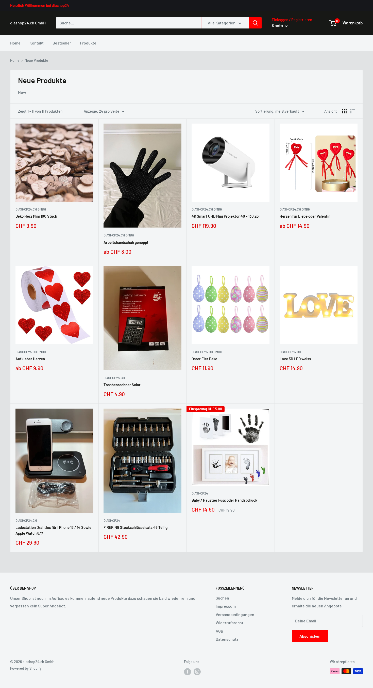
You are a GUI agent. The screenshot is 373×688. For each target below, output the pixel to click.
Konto (278, 25)
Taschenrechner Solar (122, 384)
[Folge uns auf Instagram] (197, 671)
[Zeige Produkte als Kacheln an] (344, 111)
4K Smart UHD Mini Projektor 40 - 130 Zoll (226, 216)
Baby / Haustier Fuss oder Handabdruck (224, 500)
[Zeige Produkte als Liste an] (352, 111)
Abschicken (309, 636)
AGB (219, 631)
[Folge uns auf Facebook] (187, 671)
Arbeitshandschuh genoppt (126, 242)
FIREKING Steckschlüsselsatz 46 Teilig (135, 527)
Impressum (226, 606)
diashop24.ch (114, 378)
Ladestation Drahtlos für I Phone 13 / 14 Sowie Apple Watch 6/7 (53, 530)
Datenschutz (227, 639)
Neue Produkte (36, 60)
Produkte (88, 42)
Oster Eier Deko (204, 358)
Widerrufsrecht (229, 622)
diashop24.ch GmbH (30, 209)
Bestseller (62, 42)
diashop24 (112, 520)
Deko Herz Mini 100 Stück (36, 216)
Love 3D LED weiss (295, 358)
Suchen (222, 597)
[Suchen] (255, 22)
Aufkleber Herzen (30, 358)
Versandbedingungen (235, 614)
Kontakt (36, 42)
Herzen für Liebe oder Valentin (305, 216)
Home (15, 42)
